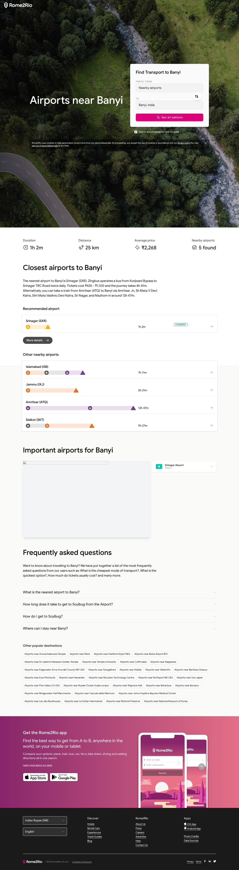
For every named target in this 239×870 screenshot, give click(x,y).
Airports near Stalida (130, 669)
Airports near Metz (80, 653)
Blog (89, 840)
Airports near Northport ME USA (155, 677)
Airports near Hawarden (72, 677)
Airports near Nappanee (163, 661)
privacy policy (184, 143)
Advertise (141, 836)
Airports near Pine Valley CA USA (42, 685)
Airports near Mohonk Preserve (123, 701)
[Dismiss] (205, 143)
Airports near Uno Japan (190, 677)
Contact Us (142, 845)
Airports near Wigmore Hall (127, 685)
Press (139, 828)
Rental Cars (93, 828)
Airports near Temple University (99, 661)
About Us (141, 824)
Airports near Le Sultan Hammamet (83, 701)
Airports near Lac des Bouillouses (42, 701)
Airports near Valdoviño (157, 669)
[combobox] (169, 88)
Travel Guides (94, 836)
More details (34, 340)
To (137, 98)
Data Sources (191, 840)
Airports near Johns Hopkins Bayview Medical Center (147, 693)
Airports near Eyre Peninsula (39, 677)
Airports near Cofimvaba (133, 661)
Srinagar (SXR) (36, 321)
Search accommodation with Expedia (159, 131)
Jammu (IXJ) (35, 384)
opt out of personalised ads (45, 145)
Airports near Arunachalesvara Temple (45, 653)
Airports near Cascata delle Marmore (95, 693)
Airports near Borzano (187, 685)
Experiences (94, 832)
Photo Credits (191, 836)
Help (138, 840)
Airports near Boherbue (158, 685)
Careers (140, 832)
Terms (198, 861)
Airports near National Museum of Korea (166, 701)
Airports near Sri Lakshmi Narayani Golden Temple (51, 661)
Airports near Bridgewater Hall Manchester (47, 693)
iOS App (191, 824)
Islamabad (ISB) (37, 367)
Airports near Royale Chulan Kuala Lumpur (86, 685)
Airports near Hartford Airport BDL (112, 653)
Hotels (90, 824)
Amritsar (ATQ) (37, 402)
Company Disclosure (82, 862)
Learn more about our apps (37, 765)
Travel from (144, 81)
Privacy (190, 861)
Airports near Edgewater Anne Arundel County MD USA (54, 669)
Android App (194, 828)
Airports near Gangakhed (102, 669)
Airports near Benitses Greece (190, 669)
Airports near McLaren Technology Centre (111, 677)
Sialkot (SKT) (35, 420)
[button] (169, 117)
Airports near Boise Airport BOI (151, 653)
